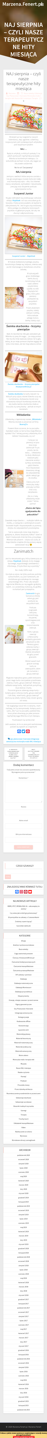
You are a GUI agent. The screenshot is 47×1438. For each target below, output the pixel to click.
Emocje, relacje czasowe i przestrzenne (23, 1000)
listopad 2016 (23, 1354)
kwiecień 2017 (23, 1333)
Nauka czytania (23, 1072)
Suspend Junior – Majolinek (23, 256)
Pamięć (23, 1076)
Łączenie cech (23, 1030)
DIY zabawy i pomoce (23, 975)
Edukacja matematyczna (23, 983)
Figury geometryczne (24, 1004)
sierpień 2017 (24, 1316)
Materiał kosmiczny (23, 1038)
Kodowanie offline (23, 1021)
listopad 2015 (23, 1405)
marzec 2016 (23, 1388)
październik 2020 (23, 1155)
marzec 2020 (23, 1185)
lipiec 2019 (24, 1219)
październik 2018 (23, 1257)
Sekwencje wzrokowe (23, 1102)
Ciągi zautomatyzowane (23, 953)
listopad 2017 (23, 1304)
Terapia (35, 98)
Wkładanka (36, 419)
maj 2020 (23, 1176)
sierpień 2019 (24, 1214)
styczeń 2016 (23, 1397)
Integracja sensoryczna (23, 1013)
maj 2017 (23, 1329)
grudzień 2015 (23, 1401)
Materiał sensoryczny (23, 1051)
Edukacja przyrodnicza (23, 992)
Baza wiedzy (29, 93)
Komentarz (23, 778)
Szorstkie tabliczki (24, 926)
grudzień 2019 (23, 1198)
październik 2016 (23, 1359)
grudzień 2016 (23, 1350)
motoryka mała (23, 741)
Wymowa (23, 1136)
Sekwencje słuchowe (23, 1098)
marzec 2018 (23, 1287)
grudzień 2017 (23, 1299)
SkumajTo (23, 424)
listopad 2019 (23, 1202)
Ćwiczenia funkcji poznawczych (23, 962)
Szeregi (23, 1110)
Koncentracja (24, 1026)
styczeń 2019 (23, 1244)
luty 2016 (23, 1393)
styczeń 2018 (23, 1295)
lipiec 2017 (24, 1320)
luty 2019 (23, 1240)
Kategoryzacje (23, 1017)
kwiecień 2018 (23, 1282)
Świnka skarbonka (15, 394)
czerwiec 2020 (23, 1172)
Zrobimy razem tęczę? (23, 921)
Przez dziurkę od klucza (23, 1089)
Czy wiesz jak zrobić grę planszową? (23, 913)
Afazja (23, 941)
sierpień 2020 (24, 1164)
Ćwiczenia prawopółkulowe (23, 970)
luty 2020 (23, 1189)
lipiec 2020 (24, 1168)
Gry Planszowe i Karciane (16, 96)
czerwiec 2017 (23, 1325)
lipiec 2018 (24, 1270)
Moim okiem (23, 1055)
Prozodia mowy (24, 1085)
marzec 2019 (23, 1236)
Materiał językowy (23, 1034)
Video (23, 1127)
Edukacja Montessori (23, 987)
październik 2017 (23, 1308)
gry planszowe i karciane (20, 739)
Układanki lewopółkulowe (23, 1123)
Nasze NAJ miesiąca (23, 98)
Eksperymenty (23, 996)
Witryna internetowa (23, 834)
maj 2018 (23, 1278)
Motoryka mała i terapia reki (23, 1059)
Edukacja (38, 93)
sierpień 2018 (24, 1265)
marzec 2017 (23, 1338)
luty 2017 (23, 1342)
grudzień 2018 (23, 1248)
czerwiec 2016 (23, 1376)
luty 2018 (23, 1291)
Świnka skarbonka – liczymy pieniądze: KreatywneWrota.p (24, 385)
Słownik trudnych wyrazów (23, 1106)
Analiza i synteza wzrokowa (23, 945)
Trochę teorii (23, 1119)
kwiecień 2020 (23, 1181)
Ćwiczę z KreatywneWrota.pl (23, 958)
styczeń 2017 (23, 1346)
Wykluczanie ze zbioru (23, 1132)
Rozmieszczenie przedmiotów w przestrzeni (23, 1093)
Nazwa (23, 807)
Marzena (12, 93)
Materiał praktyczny (23, 1047)
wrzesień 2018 (23, 1261)
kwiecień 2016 (23, 1384)
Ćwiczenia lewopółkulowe (23, 966)
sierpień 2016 (24, 1367)
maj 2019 (23, 1227)
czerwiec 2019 (23, 1223)
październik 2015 (23, 1410)
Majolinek (16, 200)
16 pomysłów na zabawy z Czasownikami (23, 917)
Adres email (23, 820)
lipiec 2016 (24, 1371)
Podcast (23, 1081)
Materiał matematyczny (23, 1043)
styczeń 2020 (23, 1193)
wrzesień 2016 (23, 1363)
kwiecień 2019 (23, 1231)
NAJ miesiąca (35, 741)
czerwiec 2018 (23, 1274)
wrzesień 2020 (23, 1159)
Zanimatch (30, 593)
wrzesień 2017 (23, 1312)
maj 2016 (23, 1380)
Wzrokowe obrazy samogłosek (23, 1140)
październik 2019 (23, 1206)
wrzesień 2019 (23, 1210)
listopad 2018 (23, 1253)
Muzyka (23, 1064)
